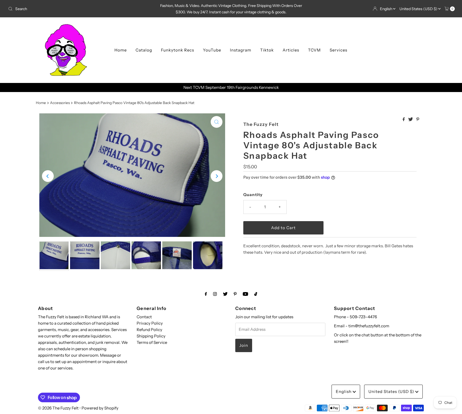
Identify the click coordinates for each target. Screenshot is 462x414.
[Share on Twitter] (411, 119)
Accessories (60, 103)
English (386, 8)
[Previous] (48, 176)
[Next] (216, 176)
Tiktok (267, 50)
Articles (291, 50)
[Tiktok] (255, 294)
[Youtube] (245, 294)
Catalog (144, 50)
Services (338, 50)
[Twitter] (225, 294)
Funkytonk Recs (177, 50)
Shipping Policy (151, 336)
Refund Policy (149, 329)
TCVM (314, 50)
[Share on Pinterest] (417, 119)
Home (120, 50)
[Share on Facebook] (404, 119)
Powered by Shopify (100, 408)
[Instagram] (215, 294)
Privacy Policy (150, 323)
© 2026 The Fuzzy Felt (58, 408)
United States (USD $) (418, 8)
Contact (144, 316)
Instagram (240, 50)
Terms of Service (152, 342)
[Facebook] (206, 294)
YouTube (212, 50)
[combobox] (79, 8)
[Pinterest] (235, 294)
